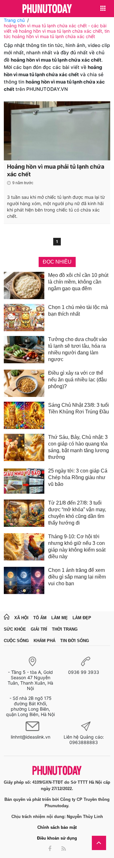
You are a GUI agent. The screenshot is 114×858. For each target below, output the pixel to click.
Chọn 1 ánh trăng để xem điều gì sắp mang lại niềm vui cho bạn (77, 576)
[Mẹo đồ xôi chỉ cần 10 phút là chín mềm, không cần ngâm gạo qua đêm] (24, 285)
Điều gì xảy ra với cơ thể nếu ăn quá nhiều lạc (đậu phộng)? (77, 379)
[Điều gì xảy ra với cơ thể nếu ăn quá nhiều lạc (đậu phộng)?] (24, 383)
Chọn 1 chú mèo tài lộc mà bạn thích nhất (78, 311)
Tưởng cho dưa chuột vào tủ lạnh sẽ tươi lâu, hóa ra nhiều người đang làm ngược (77, 349)
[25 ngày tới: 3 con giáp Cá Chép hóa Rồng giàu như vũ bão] (24, 481)
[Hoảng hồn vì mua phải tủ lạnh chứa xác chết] (57, 130)
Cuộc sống (16, 640)
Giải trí (39, 629)
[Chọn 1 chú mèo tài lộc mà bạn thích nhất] (24, 317)
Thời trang (65, 629)
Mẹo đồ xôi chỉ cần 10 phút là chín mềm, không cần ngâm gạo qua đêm (78, 281)
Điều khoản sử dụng (57, 838)
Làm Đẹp (82, 617)
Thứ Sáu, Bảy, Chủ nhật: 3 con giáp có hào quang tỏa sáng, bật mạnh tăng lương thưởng (78, 447)
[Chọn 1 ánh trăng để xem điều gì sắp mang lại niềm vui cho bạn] (24, 580)
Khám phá (44, 640)
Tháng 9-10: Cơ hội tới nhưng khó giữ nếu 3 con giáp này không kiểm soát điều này (76, 546)
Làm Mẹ (59, 617)
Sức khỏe (15, 629)
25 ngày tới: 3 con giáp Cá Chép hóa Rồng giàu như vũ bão (77, 477)
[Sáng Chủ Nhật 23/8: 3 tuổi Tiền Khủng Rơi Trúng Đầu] (24, 415)
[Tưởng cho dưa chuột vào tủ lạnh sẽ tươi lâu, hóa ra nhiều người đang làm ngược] (24, 350)
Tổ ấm (40, 617)
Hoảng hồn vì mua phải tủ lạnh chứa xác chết (55, 170)
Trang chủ (14, 20)
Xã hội (21, 617)
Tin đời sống (74, 640)
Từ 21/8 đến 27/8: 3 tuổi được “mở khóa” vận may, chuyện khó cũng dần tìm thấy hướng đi (77, 513)
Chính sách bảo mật (57, 827)
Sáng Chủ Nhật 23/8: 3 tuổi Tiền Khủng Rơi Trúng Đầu (78, 408)
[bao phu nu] (47, 9)
